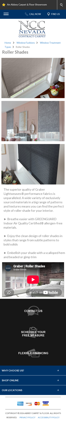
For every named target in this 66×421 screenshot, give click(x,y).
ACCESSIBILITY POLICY (48, 417)
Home (8, 42)
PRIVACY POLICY (27, 417)
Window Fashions (26, 42)
